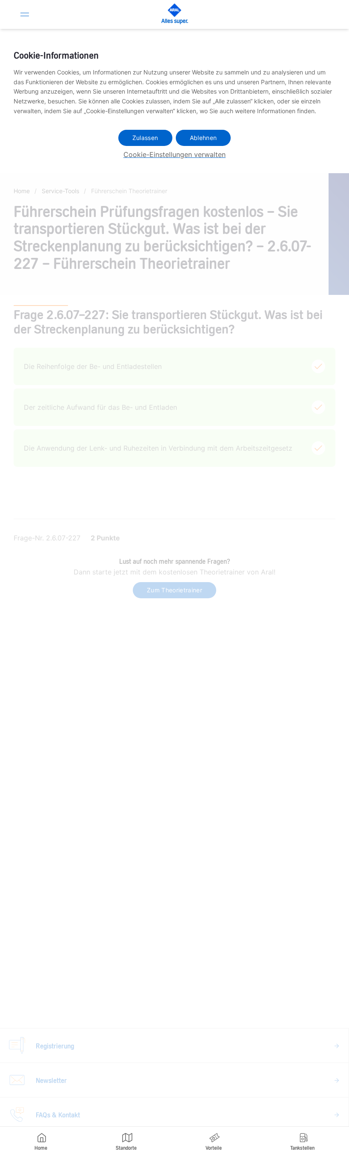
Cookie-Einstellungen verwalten (174, 154)
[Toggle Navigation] (25, 14)
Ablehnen (203, 137)
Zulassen (145, 137)
